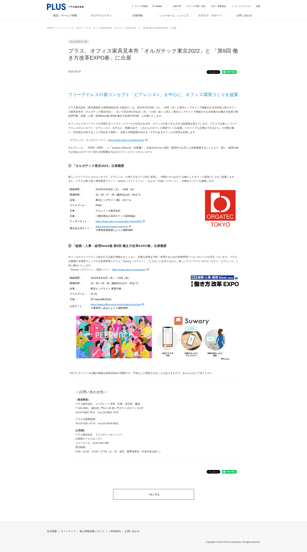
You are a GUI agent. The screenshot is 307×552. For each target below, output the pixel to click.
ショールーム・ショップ (173, 15)
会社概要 (52, 531)
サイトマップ (68, 531)
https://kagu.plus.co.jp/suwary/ (129, 269)
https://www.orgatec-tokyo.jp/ (112, 226)
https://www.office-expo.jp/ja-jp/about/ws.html (116, 304)
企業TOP (177, 6)
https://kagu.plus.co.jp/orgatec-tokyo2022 (119, 221)
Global (158, 6)
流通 (258, 6)
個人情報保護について (92, 531)
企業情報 (137, 15)
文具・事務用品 (218, 6)
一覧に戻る (153, 494)
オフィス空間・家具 (196, 6)
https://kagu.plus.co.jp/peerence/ (126, 140)
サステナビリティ (101, 15)
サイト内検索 (141, 6)
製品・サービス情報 (65, 15)
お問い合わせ (244, 15)
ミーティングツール (241, 6)
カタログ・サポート (210, 15)
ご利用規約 (114, 531)
